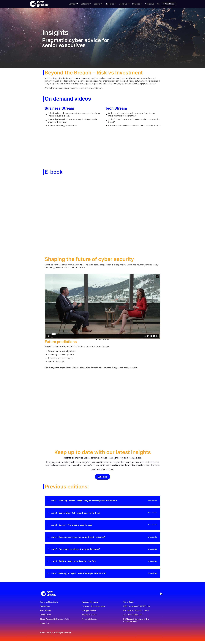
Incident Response (89, 615)
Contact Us (149, 4)
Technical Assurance (90, 602)
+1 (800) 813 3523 (142, 610)
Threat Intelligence (89, 619)
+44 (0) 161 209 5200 (142, 606)
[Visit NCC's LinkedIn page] (161, 594)
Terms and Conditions (49, 602)
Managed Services (89, 610)
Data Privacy (45, 606)
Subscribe (102, 476)
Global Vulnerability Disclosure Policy (55, 619)
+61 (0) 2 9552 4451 (135, 615)
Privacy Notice (45, 610)
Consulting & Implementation (93, 606)
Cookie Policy (45, 615)
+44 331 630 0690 (130, 621)
